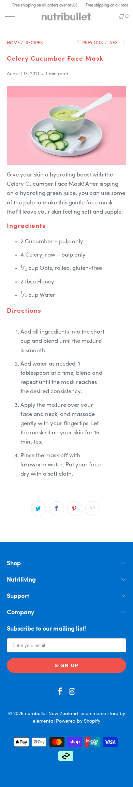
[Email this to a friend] (92, 508)
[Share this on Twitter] (38, 508)
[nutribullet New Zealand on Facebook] (60, 692)
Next (115, 43)
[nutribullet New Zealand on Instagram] (72, 692)
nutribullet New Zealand (51, 713)
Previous (92, 43)
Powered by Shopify (78, 721)
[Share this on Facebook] (56, 508)
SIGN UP (67, 665)
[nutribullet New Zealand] (66, 16)
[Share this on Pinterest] (74, 508)
